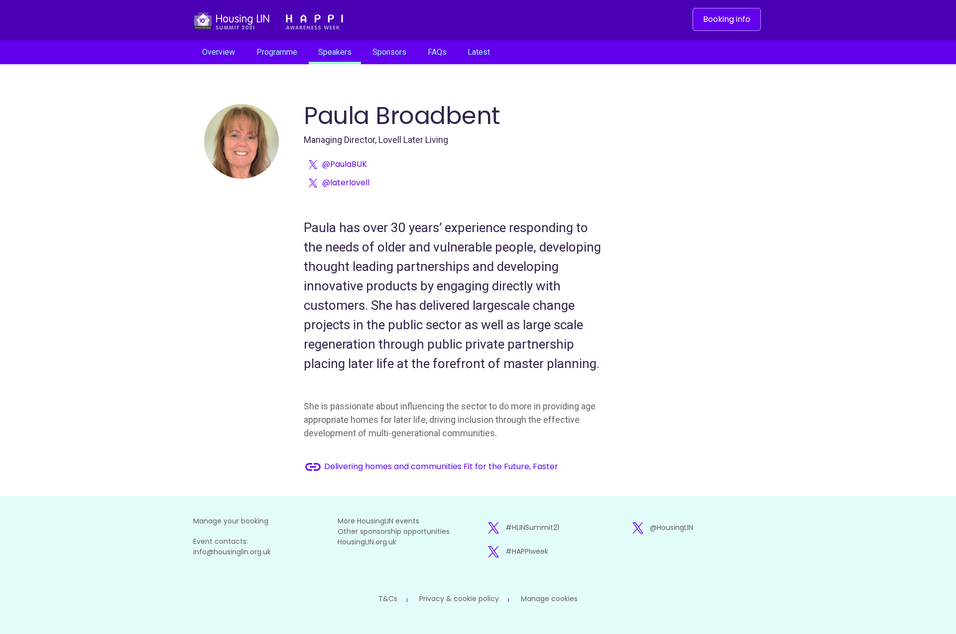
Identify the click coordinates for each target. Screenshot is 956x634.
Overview (218, 52)
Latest (479, 52)
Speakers (335, 52)
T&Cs (387, 599)
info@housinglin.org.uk (232, 552)
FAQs (437, 52)
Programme (276, 52)
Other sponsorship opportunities (394, 531)
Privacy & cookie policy (459, 599)
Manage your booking (230, 521)
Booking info (726, 19)
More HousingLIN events (378, 521)
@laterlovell (345, 182)
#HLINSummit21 (532, 527)
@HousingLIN (671, 527)
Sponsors (389, 52)
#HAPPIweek (526, 551)
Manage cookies (549, 599)
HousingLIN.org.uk (367, 542)
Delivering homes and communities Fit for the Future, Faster (431, 467)
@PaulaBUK (344, 164)
